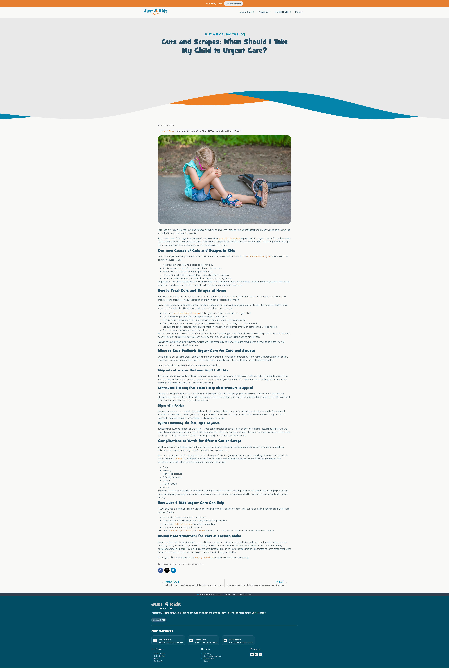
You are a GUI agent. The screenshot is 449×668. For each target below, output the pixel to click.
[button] (160, 570)
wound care (197, 564)
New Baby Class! (214, 3)
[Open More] (302, 12)
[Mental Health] (225, 640)
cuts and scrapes (169, 564)
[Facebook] (252, 654)
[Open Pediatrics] (270, 12)
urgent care (184, 564)
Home (163, 131)
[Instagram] (256, 654)
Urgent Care (200, 640)
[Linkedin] (260, 654)
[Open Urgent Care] (254, 12)
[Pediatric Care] (155, 640)
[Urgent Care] (191, 640)
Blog (171, 131)
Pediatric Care (165, 640)
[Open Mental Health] (291, 12)
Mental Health (235, 640)
